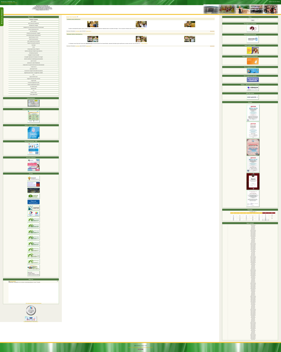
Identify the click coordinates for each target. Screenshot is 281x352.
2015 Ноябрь (253, 232)
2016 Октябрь (253, 244)
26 (239, 219)
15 (259, 217)
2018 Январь (253, 261)
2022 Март (253, 316)
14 (252, 217)
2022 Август (253, 321)
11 (233, 217)
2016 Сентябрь (253, 243)
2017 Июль (253, 254)
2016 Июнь (253, 240)
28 (252, 219)
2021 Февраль (253, 301)
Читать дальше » (141, 28)
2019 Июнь (253, 279)
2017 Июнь (253, 253)
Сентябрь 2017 (253, 211)
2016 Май (253, 239)
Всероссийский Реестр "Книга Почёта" (31, 321)
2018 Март (253, 263)
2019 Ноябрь (253, 285)
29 (259, 219)
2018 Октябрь (253, 271)
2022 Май (253, 318)
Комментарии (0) (88, 31)
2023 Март (253, 329)
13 (246, 217)
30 (265, 219)
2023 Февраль (253, 328)
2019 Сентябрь (253, 283)
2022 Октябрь (253, 323)
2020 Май (253, 291)
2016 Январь (253, 234)
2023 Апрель (253, 330)
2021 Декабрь (253, 312)
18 (233, 218)
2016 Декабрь (253, 246)
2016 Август (253, 242)
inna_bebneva (78, 31)
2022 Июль (253, 320)
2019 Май (253, 278)
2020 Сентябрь (253, 296)
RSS (16, 2)
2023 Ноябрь (253, 336)
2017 (71, 16)
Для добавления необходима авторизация (33, 303)
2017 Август (253, 255)
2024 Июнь (253, 339)
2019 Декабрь (253, 286)
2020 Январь (253, 287)
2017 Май (253, 252)
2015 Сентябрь (253, 230)
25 (233, 219)
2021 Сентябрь (253, 309)
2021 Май (253, 305)
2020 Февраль (253, 288)
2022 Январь (253, 313)
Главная (3, 2)
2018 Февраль (253, 262)
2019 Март (253, 276)
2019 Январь (253, 274)
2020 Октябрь (253, 297)
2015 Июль (253, 228)
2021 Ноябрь (253, 311)
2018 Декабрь (253, 273)
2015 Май (253, 226)
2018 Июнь (253, 266)
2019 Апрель (253, 277)
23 (265, 218)
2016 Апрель (253, 238)
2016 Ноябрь (253, 245)
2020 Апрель (253, 290)
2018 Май (253, 265)
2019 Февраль (253, 275)
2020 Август (253, 295)
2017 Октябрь (253, 257)
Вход (13, 2)
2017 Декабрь (253, 260)
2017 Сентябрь (253, 256)
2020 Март (253, 289)
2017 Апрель (253, 251)
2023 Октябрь (253, 335)
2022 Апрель (253, 317)
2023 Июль (253, 332)
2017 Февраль (253, 249)
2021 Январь (253, 300)
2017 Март (253, 250)
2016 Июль (253, 241)
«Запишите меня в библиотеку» (73, 19)
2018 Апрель (253, 264)
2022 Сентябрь (253, 322)
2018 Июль (253, 267)
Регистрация (8, 2)
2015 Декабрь (253, 233)
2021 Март (253, 302)
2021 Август (253, 308)
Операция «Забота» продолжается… (75, 34)
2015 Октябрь (253, 231)
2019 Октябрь (253, 284)
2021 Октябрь (253, 310)
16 (265, 217)
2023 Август (253, 333)
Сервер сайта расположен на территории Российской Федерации (140, 347)
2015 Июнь (253, 227)
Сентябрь (74, 16)
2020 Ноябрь (253, 298)
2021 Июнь (253, 306)
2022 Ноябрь (253, 324)
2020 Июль (253, 294)
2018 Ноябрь (253, 272)
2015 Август (253, 229)
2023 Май (253, 331)
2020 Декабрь (253, 299)
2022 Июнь (253, 319)
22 (259, 218)
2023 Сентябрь (253, 334)
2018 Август (253, 268)
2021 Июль (253, 307)
